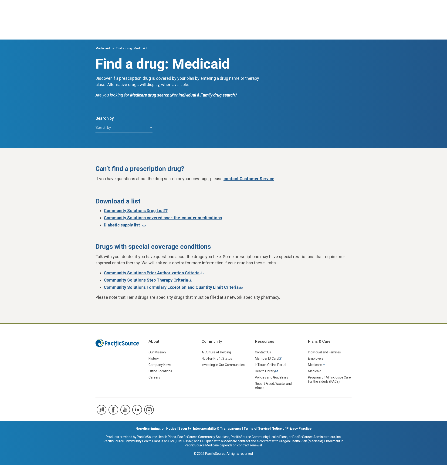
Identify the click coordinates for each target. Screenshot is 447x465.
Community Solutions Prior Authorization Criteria (152, 272)
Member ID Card (267, 358)
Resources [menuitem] (264, 341)
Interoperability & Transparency (217, 428)
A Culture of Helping (216, 352)
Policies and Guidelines (271, 377)
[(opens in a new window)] (101, 410)
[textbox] (123, 128)
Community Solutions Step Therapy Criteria (146, 280)
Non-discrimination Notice (155, 428)
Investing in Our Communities (223, 365)
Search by (104, 118)
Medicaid (102, 48)
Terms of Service (257, 428)
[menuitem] (170, 352)
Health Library (265, 371)
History (154, 358)
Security (184, 428)
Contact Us (263, 352)
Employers (316, 358)
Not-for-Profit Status (217, 358)
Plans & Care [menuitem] (319, 341)
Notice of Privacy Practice (292, 428)
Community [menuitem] (212, 341)
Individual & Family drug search (207, 95)
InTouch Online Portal (270, 365)
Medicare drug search (149, 95)
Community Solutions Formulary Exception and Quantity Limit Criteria (171, 287)
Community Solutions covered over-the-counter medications (163, 217)
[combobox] (123, 128)
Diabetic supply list (123, 225)
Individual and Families (324, 352)
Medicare (315, 365)
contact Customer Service (249, 178)
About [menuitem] (154, 341)
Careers (154, 377)
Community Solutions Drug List (134, 210)
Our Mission (157, 352)
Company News (160, 365)
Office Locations (160, 371)
